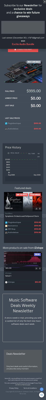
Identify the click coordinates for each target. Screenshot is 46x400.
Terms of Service (22, 384)
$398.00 (9, 208)
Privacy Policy (38, 383)
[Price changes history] (37, 208)
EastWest (8, 213)
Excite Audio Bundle (23, 44)
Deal (37, 254)
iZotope (38, 248)
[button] (2, 215)
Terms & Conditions (30, 388)
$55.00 (8, 268)
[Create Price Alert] (40, 208)
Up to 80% (22, 195)
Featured (35, 195)
